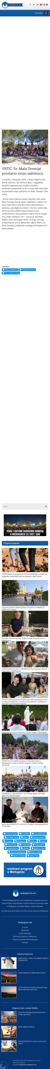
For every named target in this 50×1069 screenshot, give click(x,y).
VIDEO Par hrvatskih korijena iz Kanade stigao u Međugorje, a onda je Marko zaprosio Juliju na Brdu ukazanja (22, 763)
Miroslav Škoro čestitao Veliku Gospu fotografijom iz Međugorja (23, 639)
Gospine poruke (39, 837)
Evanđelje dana (40, 834)
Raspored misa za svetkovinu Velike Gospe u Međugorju (24, 732)
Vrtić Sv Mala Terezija (12, 273)
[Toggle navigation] (46, 13)
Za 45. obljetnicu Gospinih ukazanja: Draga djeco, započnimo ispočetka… (32, 988)
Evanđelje (25, 834)
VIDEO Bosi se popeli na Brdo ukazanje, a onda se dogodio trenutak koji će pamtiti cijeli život (24, 575)
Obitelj (43, 841)
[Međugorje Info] (12, 4)
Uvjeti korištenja (25, 933)
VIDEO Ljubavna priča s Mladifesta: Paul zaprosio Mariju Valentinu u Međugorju (24, 670)
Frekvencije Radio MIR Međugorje (25, 939)
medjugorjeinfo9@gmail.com (27, 1064)
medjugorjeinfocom (28, 270)
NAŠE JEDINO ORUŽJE (26, 1027)
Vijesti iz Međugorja (11, 270)
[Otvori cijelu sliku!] (25, 147)
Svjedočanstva (12, 848)
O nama (25, 927)
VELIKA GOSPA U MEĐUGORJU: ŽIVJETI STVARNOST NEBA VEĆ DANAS (23, 608)
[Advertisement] (25, 45)
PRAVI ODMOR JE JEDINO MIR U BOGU (32, 973)
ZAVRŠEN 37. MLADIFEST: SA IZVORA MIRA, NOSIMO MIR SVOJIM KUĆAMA (23, 794)
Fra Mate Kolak (12, 837)
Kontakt (25, 942)
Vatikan (26, 848)
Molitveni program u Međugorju (25, 936)
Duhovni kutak (11, 834)
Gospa (25, 837)
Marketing (25, 930)
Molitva (33, 841)
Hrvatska (8, 841)
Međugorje (21, 841)
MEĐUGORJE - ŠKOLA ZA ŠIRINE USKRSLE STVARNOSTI (33, 959)
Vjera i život (34, 855)
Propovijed (25, 845)
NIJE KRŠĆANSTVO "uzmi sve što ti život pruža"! (32, 1042)
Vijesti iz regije (35, 852)
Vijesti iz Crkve (39, 848)
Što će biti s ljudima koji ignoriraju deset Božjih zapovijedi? (32, 1013)
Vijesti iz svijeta (19, 855)
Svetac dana (39, 845)
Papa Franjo (12, 845)
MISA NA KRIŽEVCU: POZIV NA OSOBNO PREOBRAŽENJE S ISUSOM (25, 825)
